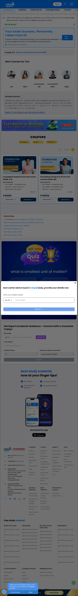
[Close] (75, 283)
